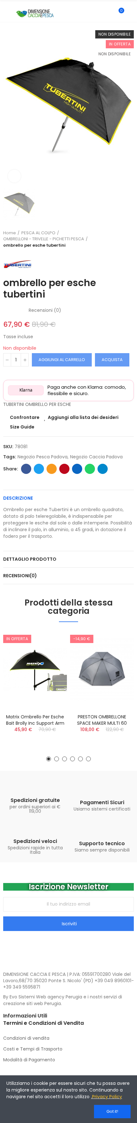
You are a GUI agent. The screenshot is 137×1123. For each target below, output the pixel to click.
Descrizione (18, 498)
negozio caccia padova (96, 457)
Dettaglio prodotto (29, 559)
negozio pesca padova (43, 457)
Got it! (112, 1111)
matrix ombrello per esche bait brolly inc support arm (35, 720)
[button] (48, 759)
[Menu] (6, 13)
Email (52, 469)
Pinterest (64, 469)
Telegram (102, 469)
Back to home (121, 239)
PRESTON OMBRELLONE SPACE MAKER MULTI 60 (102, 720)
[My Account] (130, 13)
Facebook (26, 469)
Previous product (113, 239)
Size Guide (22, 427)
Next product (129, 239)
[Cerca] (108, 13)
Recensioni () (45, 310)
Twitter (39, 469)
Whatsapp (90, 469)
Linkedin (77, 469)
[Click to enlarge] (14, 176)
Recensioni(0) (20, 575)
